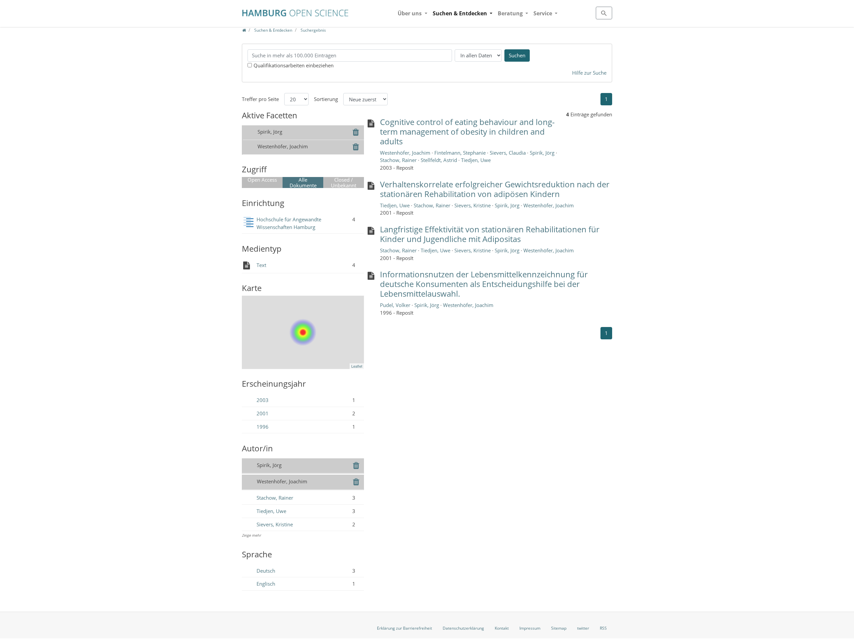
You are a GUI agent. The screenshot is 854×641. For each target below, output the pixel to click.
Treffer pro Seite (260, 99)
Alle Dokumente (303, 182)
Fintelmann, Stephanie (460, 152)
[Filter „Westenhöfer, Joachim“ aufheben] (356, 147)
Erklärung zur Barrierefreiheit (404, 628)
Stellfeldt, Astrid (439, 160)
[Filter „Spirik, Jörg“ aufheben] (356, 133)
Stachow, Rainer (275, 497)
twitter (583, 628)
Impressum (529, 628)
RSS (603, 628)
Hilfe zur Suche (589, 72)
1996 (263, 426)
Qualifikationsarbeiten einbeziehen (294, 65)
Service (543, 13)
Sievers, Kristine (275, 524)
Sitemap (558, 628)
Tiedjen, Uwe (271, 511)
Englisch (266, 583)
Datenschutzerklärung (463, 628)
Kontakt (502, 628)
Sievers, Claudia (508, 152)
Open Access (262, 180)
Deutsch (266, 570)
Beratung (511, 13)
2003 (263, 400)
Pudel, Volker (396, 305)
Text (261, 265)
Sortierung (326, 99)
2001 (263, 413)
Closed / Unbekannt (343, 182)
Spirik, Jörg (543, 152)
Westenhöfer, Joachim (406, 152)
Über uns (410, 13)
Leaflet (356, 366)
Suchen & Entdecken (460, 13)
